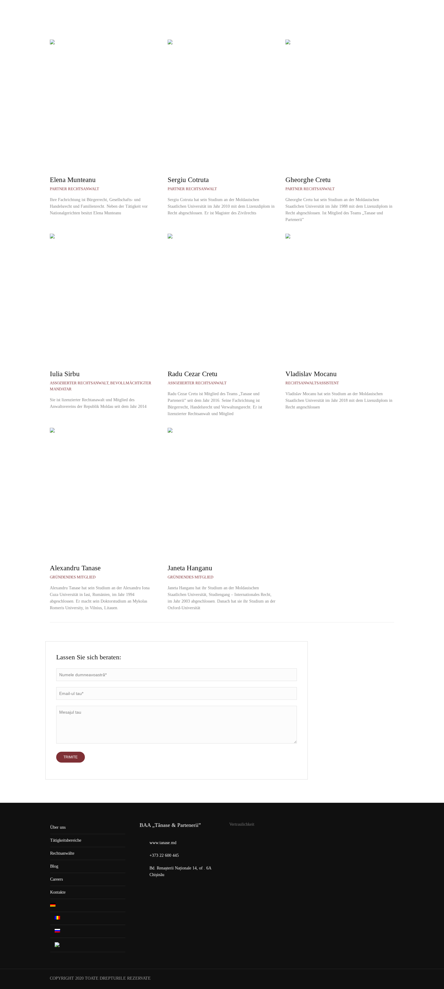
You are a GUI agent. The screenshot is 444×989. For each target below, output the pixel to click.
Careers (56, 879)
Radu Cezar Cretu (192, 374)
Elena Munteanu (73, 180)
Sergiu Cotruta (188, 180)
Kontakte (58, 892)
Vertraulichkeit (241, 824)
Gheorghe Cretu (308, 180)
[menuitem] (391, 19)
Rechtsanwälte (62, 853)
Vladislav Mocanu (311, 374)
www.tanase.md (163, 842)
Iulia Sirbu (65, 374)
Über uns (58, 827)
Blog (54, 866)
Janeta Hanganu (190, 568)
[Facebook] (389, 979)
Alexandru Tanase (75, 568)
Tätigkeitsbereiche (65, 840)
